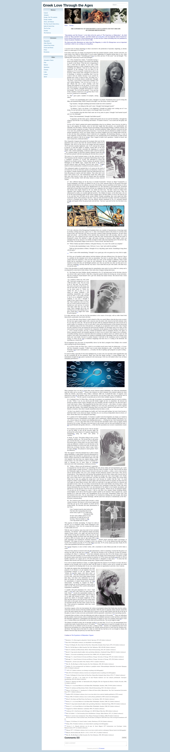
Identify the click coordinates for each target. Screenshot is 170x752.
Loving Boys (101, 36)
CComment (101, 748)
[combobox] (119, 4)
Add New (124, 737)
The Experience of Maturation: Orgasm (82, 635)
